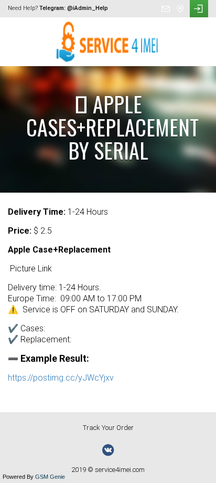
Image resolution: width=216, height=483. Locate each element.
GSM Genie (50, 477)
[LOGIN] (199, 8)
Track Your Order (108, 428)
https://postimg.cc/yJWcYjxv (61, 378)
